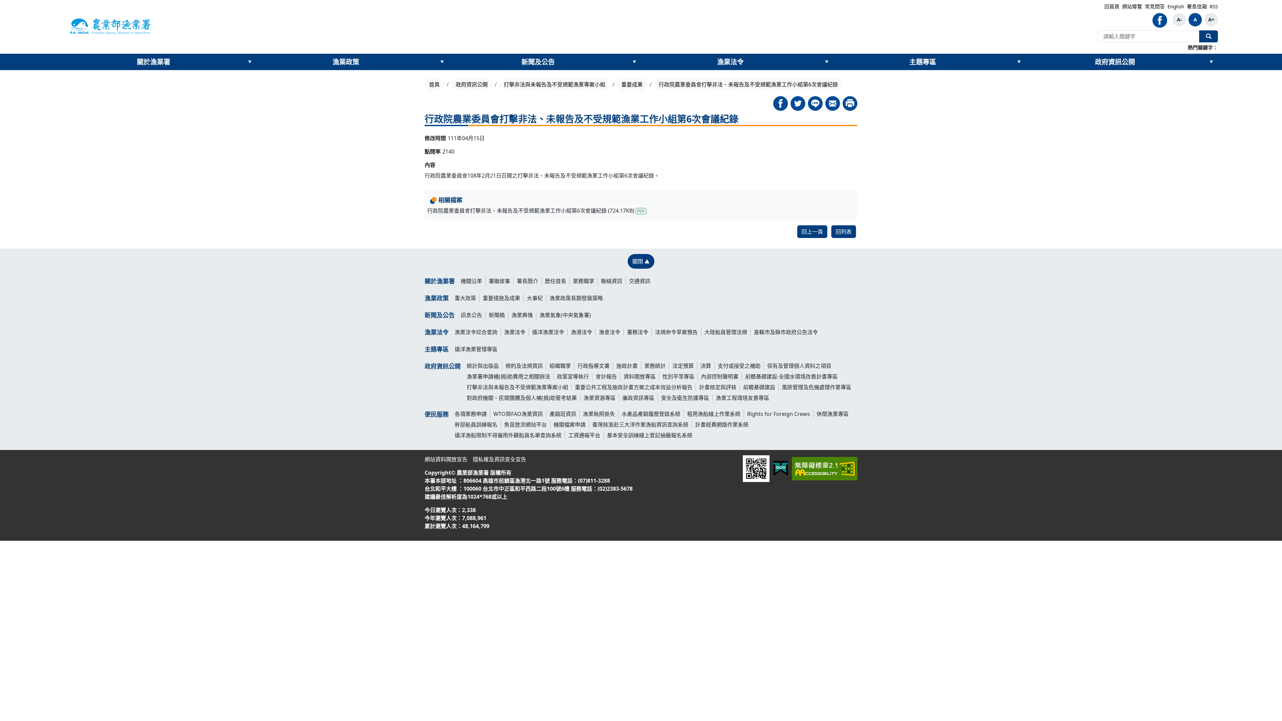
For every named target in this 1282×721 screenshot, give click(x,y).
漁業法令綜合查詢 (476, 332)
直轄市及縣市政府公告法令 (786, 332)
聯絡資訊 (611, 281)
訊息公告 (471, 315)
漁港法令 (581, 332)
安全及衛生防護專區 (685, 398)
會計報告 (606, 376)
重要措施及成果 (501, 298)
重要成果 (632, 84)
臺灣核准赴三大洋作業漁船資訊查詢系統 (640, 424)
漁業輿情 (522, 315)
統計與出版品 (483, 366)
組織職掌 (560, 366)
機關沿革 (471, 281)
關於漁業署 (153, 61)
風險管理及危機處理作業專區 (816, 387)
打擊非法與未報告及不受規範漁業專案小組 (554, 84)
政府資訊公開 (1115, 61)
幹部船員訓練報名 (476, 424)
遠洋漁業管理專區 (476, 349)
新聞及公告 (538, 61)
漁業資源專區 (600, 398)
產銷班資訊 (563, 414)
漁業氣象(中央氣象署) (565, 315)
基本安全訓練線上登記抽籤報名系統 (649, 435)
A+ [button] (1211, 19)
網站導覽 (1132, 6)
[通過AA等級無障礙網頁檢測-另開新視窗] (824, 468)
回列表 (844, 231)
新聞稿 (497, 315)
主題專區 (922, 61)
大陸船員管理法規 (725, 332)
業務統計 (655, 366)
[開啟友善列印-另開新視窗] (850, 103)
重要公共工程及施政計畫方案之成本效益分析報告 (633, 387)
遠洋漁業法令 (548, 332)
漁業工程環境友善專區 (742, 398)
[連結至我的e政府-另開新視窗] (781, 468)
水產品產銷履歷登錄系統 (651, 414)
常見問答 (1155, 6)
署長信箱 (1197, 6)
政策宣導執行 (573, 376)
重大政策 (465, 298)
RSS (1214, 6)
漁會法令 (609, 332)
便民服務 (437, 414)
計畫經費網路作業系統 (722, 424)
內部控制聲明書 (719, 376)
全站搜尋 (1208, 36)
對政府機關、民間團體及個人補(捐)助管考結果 (522, 398)
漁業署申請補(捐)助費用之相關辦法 (508, 376)
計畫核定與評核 (717, 387)
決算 (705, 366)
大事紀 (535, 298)
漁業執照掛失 (599, 414)
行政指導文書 (594, 366)
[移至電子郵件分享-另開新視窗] (832, 103)
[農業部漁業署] (110, 26)
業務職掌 (583, 281)
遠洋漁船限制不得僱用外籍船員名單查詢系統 (508, 435)
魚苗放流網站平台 (525, 424)
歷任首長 (555, 281)
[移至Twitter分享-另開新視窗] (798, 103)
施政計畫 (627, 366)
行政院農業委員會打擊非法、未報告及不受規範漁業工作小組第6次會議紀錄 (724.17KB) (536, 210)
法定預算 (683, 366)
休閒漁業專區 (833, 414)
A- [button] (1179, 19)
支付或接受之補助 (739, 366)
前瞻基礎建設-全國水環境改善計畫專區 (791, 376)
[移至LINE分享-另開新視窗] (815, 103)
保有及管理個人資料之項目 (799, 366)
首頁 (434, 84)
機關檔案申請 (570, 424)
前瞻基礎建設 (759, 387)
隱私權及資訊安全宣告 (499, 459)
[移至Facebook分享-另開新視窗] (780, 103)
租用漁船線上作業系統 (713, 414)
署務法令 (637, 332)
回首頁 (1111, 6)
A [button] (1195, 19)
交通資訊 (639, 281)
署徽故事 (499, 281)
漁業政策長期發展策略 (576, 298)
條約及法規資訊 (524, 366)
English (1175, 6)
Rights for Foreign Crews (778, 414)
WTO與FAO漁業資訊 (518, 414)
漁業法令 (730, 61)
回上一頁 (812, 231)
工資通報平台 (584, 435)
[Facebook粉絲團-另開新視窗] (1159, 20)
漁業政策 (346, 61)
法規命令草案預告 (676, 332)
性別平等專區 (678, 376)
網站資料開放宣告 (446, 459)
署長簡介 (527, 281)
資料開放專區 (640, 376)
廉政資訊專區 (638, 398)
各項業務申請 (471, 414)
